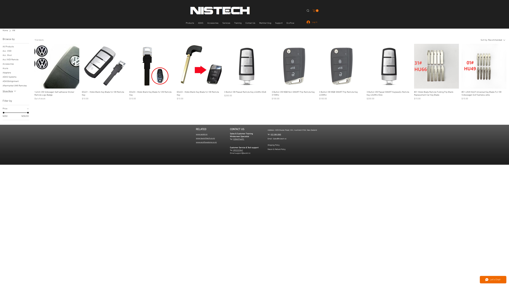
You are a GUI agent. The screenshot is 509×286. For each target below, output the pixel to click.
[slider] (3, 112)
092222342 (238, 150)
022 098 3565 (276, 134)
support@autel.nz (242, 153)
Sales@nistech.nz (279, 139)
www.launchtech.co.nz (205, 138)
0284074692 (238, 139)
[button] (316, 10)
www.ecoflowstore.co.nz (206, 142)
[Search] (308, 10)
